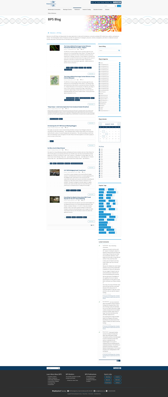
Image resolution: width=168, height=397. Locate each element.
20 (119, 62)
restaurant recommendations (77, 163)
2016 (102, 166)
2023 (102, 154)
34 (119, 66)
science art (81, 67)
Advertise (107, 2)
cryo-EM (77, 98)
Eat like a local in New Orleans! (56, 148)
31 (119, 67)
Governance (51, 384)
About (92, 2)
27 (119, 85)
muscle (72, 67)
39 (119, 76)
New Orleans (67, 163)
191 (119, 97)
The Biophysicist (91, 378)
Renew (98, 2)
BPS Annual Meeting (54, 119)
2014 (102, 170)
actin (85, 67)
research (73, 217)
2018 (102, 163)
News (111, 2)
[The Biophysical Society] (51, 3)
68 (119, 98)
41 (119, 74)
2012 (102, 173)
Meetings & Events (67, 9)
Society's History (53, 376)
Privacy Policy (85, 393)
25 (119, 78)
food (51, 163)
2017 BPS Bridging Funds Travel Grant (55, 172)
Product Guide (108, 382)
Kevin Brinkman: (106, 301)
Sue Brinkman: (105, 245)
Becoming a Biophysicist (54, 379)
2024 (102, 152)
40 (119, 64)
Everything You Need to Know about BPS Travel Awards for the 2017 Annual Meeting (55, 199)
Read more (91, 73)
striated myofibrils (68, 69)
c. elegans (89, 67)
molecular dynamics (70, 98)
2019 (102, 161)
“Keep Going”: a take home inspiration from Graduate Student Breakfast (68, 107)
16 (119, 93)
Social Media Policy (97, 393)
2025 (102, 151)
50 (119, 110)
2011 (102, 175)
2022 (102, 156)
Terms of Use (90, 393)
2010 (102, 177)
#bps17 (76, 67)
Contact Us (118, 377)
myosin (67, 67)
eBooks (89, 381)
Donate (102, 2)
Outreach (107, 9)
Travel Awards (73, 190)
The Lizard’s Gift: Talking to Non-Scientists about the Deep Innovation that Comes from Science (111, 297)
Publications (77, 9)
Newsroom (108, 379)
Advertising (108, 377)
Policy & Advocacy (52, 13)
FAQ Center (117, 379)
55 (119, 105)
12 (119, 102)
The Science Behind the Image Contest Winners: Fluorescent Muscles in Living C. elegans (55, 48)
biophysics (68, 217)
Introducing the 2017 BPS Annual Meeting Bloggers (62, 126)
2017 (102, 164)
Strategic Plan (52, 383)
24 (119, 103)
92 (119, 107)
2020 (102, 159)
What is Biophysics (53, 378)
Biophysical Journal (91, 376)
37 (119, 73)
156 (119, 95)
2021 (102, 158)
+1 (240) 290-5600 (111, 391)
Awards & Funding (87, 9)
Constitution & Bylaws (54, 381)
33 (119, 71)
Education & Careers (97, 9)
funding (67, 190)
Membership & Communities (54, 9)
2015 (102, 168)
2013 (102, 171)
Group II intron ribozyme (69, 100)
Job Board (118, 382)
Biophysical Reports (91, 379)
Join (95, 2)
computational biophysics (85, 98)
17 (119, 91)
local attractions (60, 163)
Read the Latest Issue (73, 380)
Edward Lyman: (106, 332)
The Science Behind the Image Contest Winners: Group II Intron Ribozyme (55, 80)
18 (103, 136)
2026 (102, 149)
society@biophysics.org (100, 391)
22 (119, 108)
